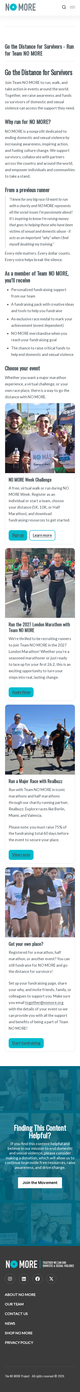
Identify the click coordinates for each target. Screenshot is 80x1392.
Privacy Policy (19, 1342)
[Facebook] (37, 1279)
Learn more (42, 535)
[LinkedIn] (24, 1279)
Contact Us (16, 1313)
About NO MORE (20, 1294)
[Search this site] (64, 7)
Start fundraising (26, 1043)
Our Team (14, 1304)
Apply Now (21, 692)
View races (21, 854)
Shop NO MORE (18, 1333)
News (10, 1323)
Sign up (18, 535)
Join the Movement (39, 1182)
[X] (51, 1279)
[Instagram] (10, 1279)
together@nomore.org (44, 1002)
